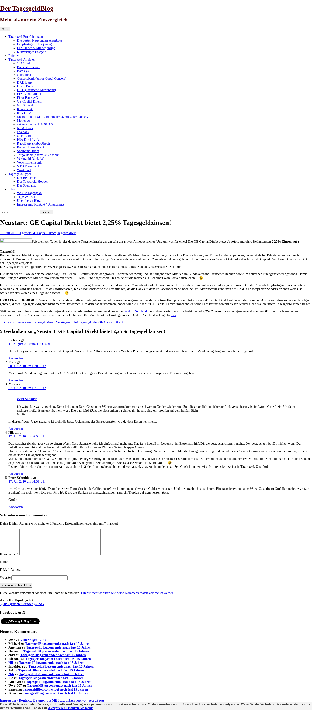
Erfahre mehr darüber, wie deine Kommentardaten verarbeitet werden (127, 593)
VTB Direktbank (28, 166)
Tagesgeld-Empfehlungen (25, 36)
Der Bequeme (26, 178)
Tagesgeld (64, 233)
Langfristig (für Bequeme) (34, 44)
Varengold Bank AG (31, 158)
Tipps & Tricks (27, 197)
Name (4, 562)
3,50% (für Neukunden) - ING (22, 604)
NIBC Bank (25, 128)
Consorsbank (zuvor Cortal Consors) (41, 78)
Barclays (23, 71)
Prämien (14, 55)
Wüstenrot (24, 170)
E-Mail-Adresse (10, 569)
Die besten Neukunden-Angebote (39, 40)
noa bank (23, 132)
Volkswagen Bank (29, 162)
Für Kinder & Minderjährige (36, 48)
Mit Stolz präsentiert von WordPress (78, 700)
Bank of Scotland (28, 67)
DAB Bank (24, 82)
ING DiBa (24, 113)
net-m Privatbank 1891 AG (35, 124)
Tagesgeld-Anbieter (21, 59)
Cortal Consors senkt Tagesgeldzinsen (27, 322)
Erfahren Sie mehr (79, 708)
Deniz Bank (25, 86)
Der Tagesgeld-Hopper (32, 181)
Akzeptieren (57, 708)
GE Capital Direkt (29, 101)
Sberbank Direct (28, 151)
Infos (11, 189)
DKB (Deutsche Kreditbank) (36, 90)
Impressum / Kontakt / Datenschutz (40, 204)
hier (173, 315)
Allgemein (24, 233)
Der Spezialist (26, 185)
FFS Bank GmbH (29, 94)
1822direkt (24, 63)
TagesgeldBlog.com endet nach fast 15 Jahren (57, 643)
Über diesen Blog (29, 200)
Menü (5, 29)
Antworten (15, 358)
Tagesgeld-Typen (20, 174)
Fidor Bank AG (27, 97)
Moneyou (23, 120)
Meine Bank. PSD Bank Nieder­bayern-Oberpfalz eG (52, 116)
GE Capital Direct (43, 233)
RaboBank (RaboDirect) (33, 143)
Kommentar (9, 554)
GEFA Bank (25, 105)
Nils (73, 233)
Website (5, 577)
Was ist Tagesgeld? (29, 193)
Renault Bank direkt (30, 147)
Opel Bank (24, 136)
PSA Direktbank (28, 139)
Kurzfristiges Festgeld (31, 52)
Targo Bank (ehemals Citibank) (38, 155)
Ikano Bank (25, 109)
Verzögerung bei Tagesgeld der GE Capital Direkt (91, 322)
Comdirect (24, 75)
